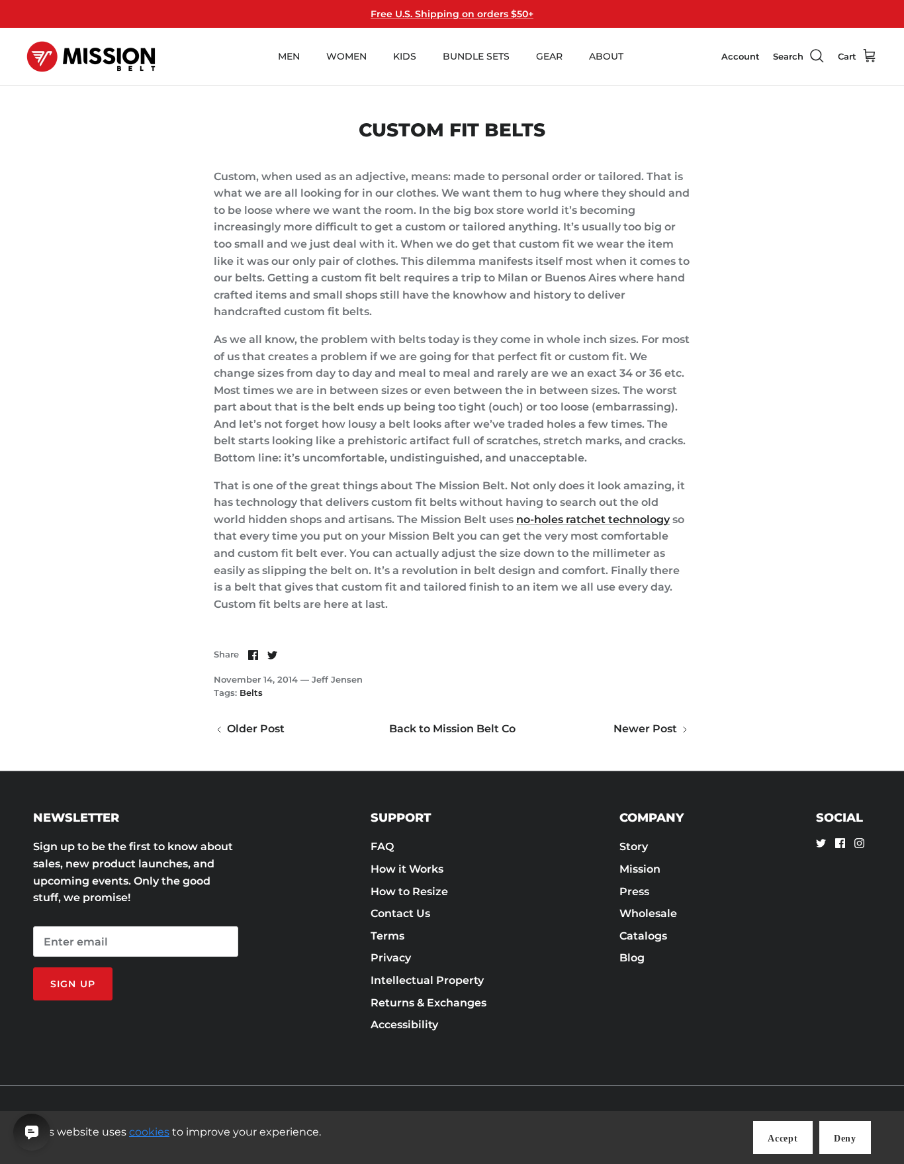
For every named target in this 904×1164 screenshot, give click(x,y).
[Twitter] (821, 843)
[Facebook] (840, 843)
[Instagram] (859, 843)
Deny (845, 1138)
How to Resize (409, 891)
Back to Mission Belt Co (452, 728)
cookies (149, 1132)
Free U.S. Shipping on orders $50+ (452, 14)
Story (633, 846)
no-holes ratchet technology (593, 519)
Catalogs (643, 936)
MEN (289, 56)
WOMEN (346, 56)
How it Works (407, 869)
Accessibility (404, 1024)
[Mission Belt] (91, 56)
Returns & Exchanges (428, 1002)
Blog (632, 957)
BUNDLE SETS (476, 56)
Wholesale (648, 913)
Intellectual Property (427, 980)
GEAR (549, 56)
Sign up (72, 984)
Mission (639, 869)
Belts (251, 692)
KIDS (404, 56)
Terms (387, 936)
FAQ (382, 846)
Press (634, 891)
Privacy (391, 957)
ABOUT (606, 56)
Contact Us (400, 913)
